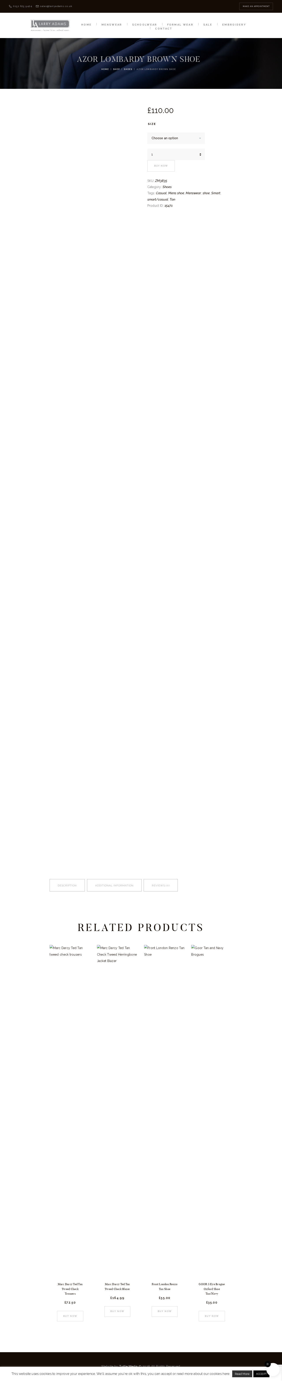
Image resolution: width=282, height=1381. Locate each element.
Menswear (193, 193)
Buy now (161, 166)
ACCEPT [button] (261, 1374)
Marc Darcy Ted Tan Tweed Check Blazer (117, 1286)
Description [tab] (67, 885)
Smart (215, 193)
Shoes (128, 69)
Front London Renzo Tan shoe (165, 1286)
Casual (161, 193)
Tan (172, 199)
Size (152, 124)
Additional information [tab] (114, 885)
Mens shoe (176, 193)
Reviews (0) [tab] (161, 885)
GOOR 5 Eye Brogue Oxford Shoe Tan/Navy (212, 1288)
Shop (116, 69)
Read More (242, 1374)
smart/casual (157, 199)
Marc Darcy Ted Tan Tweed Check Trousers (70, 1288)
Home (105, 69)
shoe (206, 193)
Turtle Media (128, 1366)
